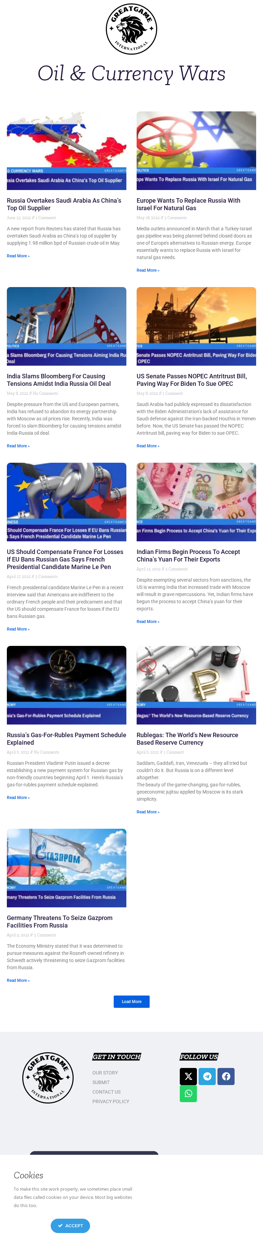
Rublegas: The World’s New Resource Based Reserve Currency (187, 738)
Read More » (18, 256)
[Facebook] (226, 1076)
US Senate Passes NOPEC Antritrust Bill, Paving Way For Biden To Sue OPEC (192, 380)
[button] (132, 1002)
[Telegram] (207, 1076)
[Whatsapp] (188, 1093)
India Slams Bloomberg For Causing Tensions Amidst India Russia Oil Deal (59, 380)
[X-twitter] (188, 1076)
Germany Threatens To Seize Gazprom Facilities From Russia (60, 921)
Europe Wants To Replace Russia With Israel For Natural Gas (188, 204)
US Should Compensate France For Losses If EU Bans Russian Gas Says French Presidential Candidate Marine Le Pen (65, 559)
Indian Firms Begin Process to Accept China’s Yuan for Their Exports (188, 555)
